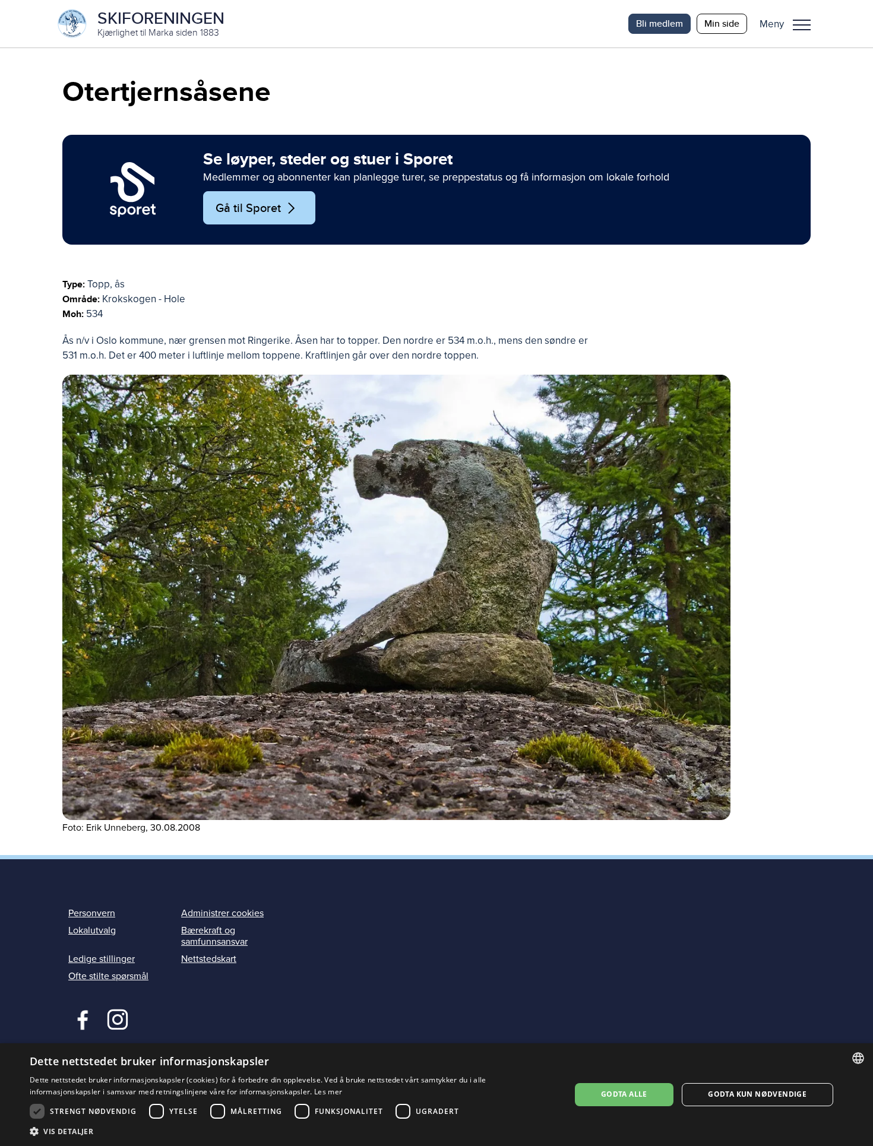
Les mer (328, 1092)
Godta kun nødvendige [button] (757, 1094)
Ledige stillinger (101, 959)
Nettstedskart (208, 959)
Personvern (91, 913)
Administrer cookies (222, 913)
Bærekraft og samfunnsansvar (214, 936)
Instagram (117, 1018)
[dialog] (436, 1094)
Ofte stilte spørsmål (108, 976)
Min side (721, 23)
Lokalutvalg (92, 930)
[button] (790, 24)
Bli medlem (659, 23)
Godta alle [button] (624, 1094)
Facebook (79, 1018)
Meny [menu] (802, 24)
